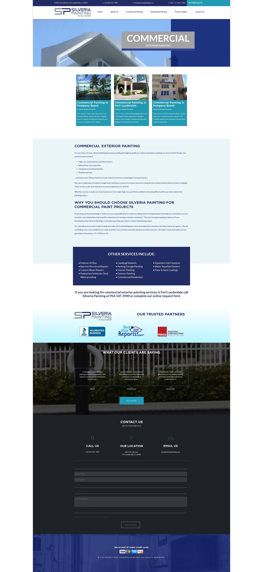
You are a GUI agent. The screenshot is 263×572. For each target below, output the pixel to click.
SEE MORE (131, 401)
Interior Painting (126, 270)
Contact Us (199, 12)
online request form (166, 296)
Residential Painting (159, 12)
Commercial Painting (134, 12)
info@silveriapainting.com (143, 3)
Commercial (124, 277)
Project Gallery (181, 12)
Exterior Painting (126, 273)
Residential (137, 277)
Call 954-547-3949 (111, 3)
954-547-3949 (119, 296)
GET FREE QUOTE (195, 3)
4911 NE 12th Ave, (71, 3)
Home (100, 12)
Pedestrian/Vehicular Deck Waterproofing (94, 275)
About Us (114, 12)
